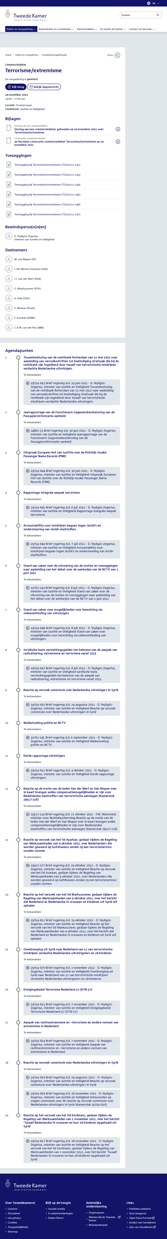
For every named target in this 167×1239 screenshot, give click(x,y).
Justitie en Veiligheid (32, 109)
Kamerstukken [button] (86, 29)
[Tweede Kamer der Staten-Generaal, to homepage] (26, 15)
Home (8, 54)
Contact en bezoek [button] (140, 29)
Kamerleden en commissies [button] (55, 29)
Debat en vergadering (26, 54)
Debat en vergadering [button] (20, 29)
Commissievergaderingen (54, 54)
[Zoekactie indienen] (158, 15)
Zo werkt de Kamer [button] (112, 29)
